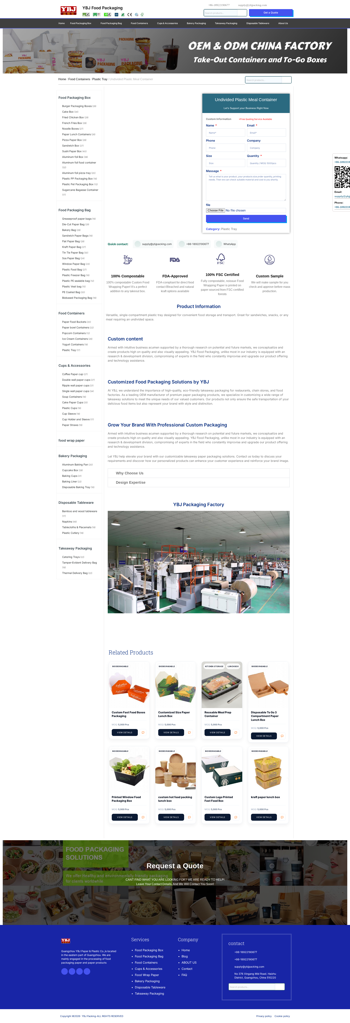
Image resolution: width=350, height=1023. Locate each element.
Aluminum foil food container (79, 162)
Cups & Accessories (74, 365)
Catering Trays (71, 556)
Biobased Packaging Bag (77, 297)
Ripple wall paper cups (75, 385)
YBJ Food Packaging (102, 7)
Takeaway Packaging (75, 548)
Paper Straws (70, 424)
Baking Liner (69, 481)
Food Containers (79, 79)
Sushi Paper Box (72, 151)
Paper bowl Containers (75, 327)
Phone (210, 140)
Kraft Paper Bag (71, 246)
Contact (187, 969)
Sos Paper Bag (71, 258)
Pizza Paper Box (72, 139)
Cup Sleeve (69, 413)
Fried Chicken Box (73, 117)
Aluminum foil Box (72, 156)
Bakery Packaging (73, 456)
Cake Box (68, 111)
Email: (338, 191)
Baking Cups (69, 475)
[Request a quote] (143, 732)
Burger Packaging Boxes (77, 106)
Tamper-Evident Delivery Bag (79, 562)
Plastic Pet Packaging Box (78, 184)
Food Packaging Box (75, 98)
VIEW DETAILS (124, 732)
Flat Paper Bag (71, 241)
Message (212, 171)
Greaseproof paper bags (77, 218)
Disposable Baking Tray (76, 487)
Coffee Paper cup (72, 374)
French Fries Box (72, 122)
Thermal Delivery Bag (75, 572)
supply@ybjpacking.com (252, 5)
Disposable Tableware (257, 23)
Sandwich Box (70, 145)
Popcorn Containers (74, 333)
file (208, 205)
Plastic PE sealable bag (76, 280)
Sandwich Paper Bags (75, 235)
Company (253, 140)
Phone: (339, 202)
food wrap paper (72, 440)
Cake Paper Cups (72, 402)
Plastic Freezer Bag (73, 275)
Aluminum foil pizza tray (76, 172)
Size (209, 156)
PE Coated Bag (71, 292)
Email (251, 125)
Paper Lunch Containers (76, 134)
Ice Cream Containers (75, 338)
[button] (198, 473)
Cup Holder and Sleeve (76, 419)
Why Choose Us (129, 473)
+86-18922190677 (219, 5)
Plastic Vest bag (71, 286)
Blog (185, 956)
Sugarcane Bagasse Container (80, 189)
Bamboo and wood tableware (79, 511)
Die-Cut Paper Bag (73, 224)
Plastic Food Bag (72, 269)
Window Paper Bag (73, 263)
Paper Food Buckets (74, 321)
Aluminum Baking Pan (75, 464)
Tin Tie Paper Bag (72, 252)
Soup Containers (72, 396)
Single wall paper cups (75, 391)
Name (210, 125)
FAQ (184, 975)
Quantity (253, 156)
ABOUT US (189, 962)
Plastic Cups (69, 408)
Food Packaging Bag (75, 210)
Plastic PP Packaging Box (77, 178)
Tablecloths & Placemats (76, 527)
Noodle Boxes (70, 128)
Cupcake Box (70, 470)
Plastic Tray (99, 79)
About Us (283, 23)
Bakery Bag (69, 229)
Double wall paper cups (76, 379)
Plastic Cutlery (70, 532)
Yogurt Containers (73, 344)
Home (62, 23)
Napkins (67, 521)
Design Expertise (130, 482)
